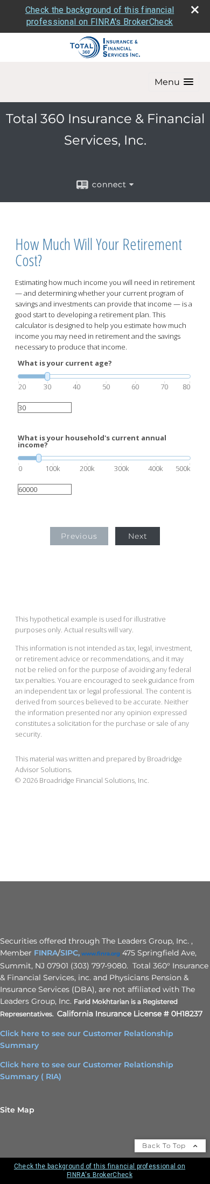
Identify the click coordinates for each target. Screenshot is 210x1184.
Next (138, 536)
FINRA (46, 953)
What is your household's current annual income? (92, 441)
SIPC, (70, 953)
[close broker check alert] (195, 9)
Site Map (17, 1110)
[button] (174, 82)
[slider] (104, 376)
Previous (79, 536)
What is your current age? (65, 363)
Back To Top (165, 1146)
